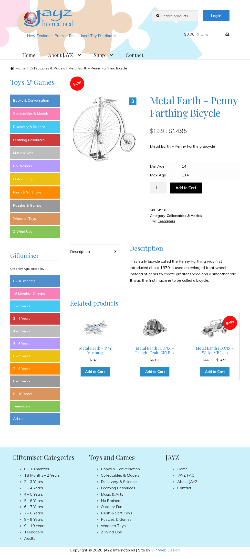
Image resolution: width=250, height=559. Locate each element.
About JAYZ (60, 55)
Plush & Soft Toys (27, 192)
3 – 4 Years (21, 318)
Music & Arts (23, 153)
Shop (99, 55)
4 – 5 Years (21, 331)
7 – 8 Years (21, 368)
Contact (134, 55)
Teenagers (166, 221)
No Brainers (22, 166)
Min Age (157, 166)
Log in (216, 15)
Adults (18, 418)
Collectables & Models (47, 68)
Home (28, 55)
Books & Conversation (31, 100)
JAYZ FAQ (186, 475)
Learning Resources (29, 140)
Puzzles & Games (27, 205)
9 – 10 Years (22, 394)
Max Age (158, 175)
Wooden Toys (24, 218)
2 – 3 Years (21, 306)
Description (80, 251)
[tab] (95, 252)
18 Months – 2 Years (29, 293)
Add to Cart (186, 187)
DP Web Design (165, 550)
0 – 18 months (24, 281)
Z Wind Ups (22, 231)
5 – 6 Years (21, 343)
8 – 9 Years (21, 381)
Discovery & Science (29, 127)
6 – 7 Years (21, 356)
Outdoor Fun (23, 179)
